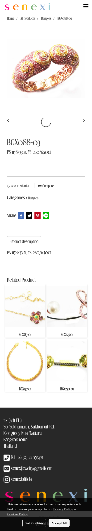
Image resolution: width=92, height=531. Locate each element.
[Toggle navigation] (86, 6)
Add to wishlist (19, 186)
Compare (48, 186)
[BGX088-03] (46, 69)
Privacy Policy (63, 509)
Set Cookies (34, 523)
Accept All (59, 523)
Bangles (33, 198)
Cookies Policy (17, 514)
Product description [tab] (24, 241)
